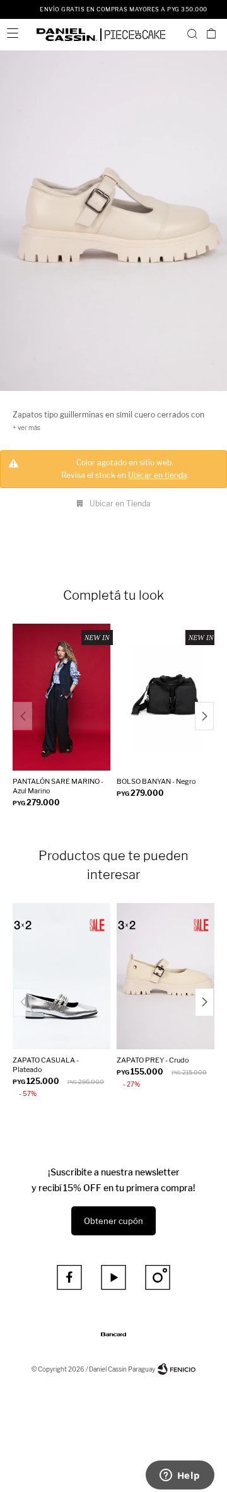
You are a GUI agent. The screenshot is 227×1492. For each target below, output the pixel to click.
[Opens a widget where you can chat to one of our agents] (179, 1476)
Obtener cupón (113, 1221)
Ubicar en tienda (157, 475)
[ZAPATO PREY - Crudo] (165, 976)
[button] (192, 33)
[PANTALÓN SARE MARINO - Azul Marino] (61, 697)
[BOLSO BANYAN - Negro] (165, 697)
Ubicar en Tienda (120, 503)
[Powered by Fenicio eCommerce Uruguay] (176, 1369)
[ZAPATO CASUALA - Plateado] (61, 976)
